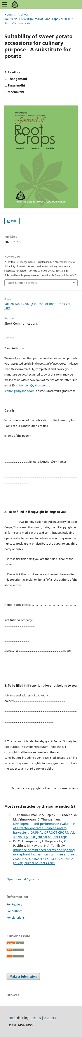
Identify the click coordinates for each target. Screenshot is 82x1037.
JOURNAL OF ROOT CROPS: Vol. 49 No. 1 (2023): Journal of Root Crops (44, 834)
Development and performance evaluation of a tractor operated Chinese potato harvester (44, 828)
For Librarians (15, 917)
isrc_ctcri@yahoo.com (33, 385)
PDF (13, 221)
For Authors (14, 911)
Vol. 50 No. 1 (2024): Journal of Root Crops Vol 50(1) (37, 19)
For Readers (14, 904)
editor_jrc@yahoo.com (20, 391)
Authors (50, 1018)
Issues (36, 1018)
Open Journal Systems (23, 879)
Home (8, 14)
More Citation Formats (22, 283)
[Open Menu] (4, 4)
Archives (23, 14)
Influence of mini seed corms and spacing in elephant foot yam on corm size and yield (45, 852)
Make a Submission (23, 976)
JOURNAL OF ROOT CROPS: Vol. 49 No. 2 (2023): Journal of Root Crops (43, 861)
